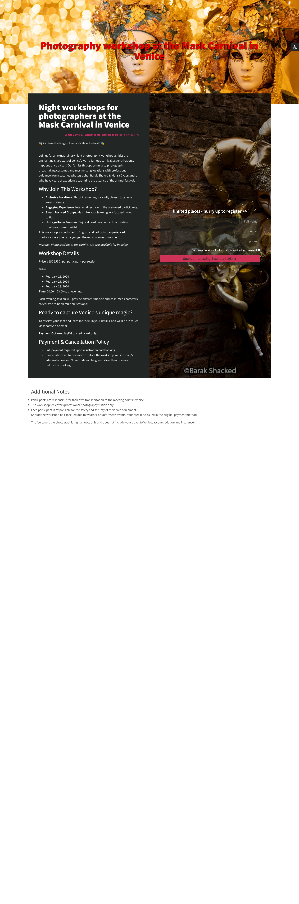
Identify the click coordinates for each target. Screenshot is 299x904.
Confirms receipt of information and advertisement (224, 250)
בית (137, 134)
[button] (295, 47)
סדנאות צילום (127, 134)
